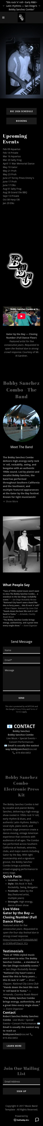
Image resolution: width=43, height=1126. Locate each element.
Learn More (14, 1046)
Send (22, 698)
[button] (4, 17)
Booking (21, 121)
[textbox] (21, 650)
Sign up (21, 1091)
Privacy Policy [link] (20, 709)
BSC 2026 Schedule (21, 111)
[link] (21, 17)
